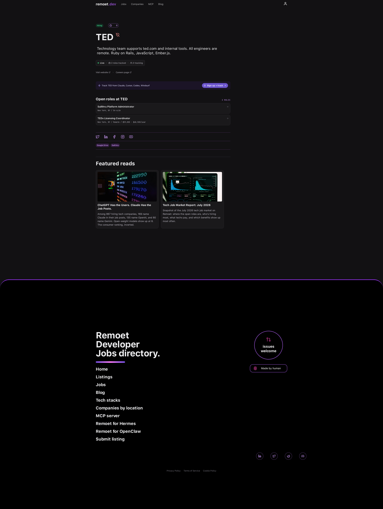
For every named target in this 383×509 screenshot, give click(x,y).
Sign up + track (215, 85)
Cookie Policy (209, 471)
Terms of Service (192, 471)
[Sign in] (285, 4)
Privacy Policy (174, 471)
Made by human (271, 368)
